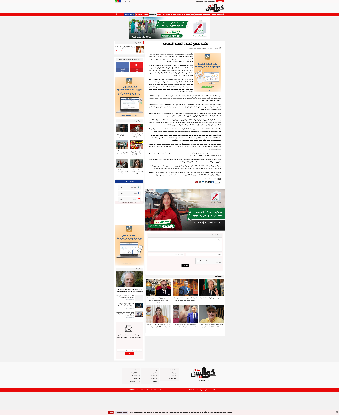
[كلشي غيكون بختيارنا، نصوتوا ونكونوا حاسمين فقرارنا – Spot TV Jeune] (122, 128)
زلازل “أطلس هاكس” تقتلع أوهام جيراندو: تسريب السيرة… (125, 297)
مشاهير (188, 14)
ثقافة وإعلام (152, 14)
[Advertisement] (169, 403)
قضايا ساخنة (198, 14)
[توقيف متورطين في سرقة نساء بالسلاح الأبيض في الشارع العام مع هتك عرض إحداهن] (139, 314)
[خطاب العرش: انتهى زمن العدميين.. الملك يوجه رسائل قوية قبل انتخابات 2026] (136, 144)
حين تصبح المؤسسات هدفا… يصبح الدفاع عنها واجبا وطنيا (125, 47)
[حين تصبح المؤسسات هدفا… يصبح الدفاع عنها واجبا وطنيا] (140, 49)
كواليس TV (145, 14)
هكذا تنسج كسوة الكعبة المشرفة (210, 179)
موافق (111, 412)
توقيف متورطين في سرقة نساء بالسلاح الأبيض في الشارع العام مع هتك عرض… (125, 313)
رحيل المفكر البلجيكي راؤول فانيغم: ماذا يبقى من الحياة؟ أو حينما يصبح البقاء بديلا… (129, 290)
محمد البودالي (208, 390)
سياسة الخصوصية (122, 412)
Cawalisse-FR (133, 381)
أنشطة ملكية (206, 14)
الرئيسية (219, 14)
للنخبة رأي (173, 14)
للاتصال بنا (126, 1)
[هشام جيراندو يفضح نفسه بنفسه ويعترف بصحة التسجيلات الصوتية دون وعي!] (211, 314)
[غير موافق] (337, 412)
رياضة (192, 14)
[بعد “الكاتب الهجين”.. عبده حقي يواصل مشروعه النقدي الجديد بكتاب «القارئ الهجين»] (139, 305)
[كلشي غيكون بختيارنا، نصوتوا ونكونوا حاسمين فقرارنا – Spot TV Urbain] (136, 128)
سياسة (214, 14)
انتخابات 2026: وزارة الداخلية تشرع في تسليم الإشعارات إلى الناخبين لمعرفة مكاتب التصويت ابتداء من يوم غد (190, 1)
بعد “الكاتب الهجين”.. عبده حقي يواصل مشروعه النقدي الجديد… (126, 305)
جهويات (168, 14)
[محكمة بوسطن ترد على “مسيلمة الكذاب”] (211, 287)
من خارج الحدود (181, 14)
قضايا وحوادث (161, 14)
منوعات (155, 381)
